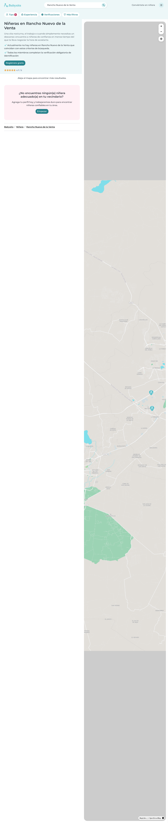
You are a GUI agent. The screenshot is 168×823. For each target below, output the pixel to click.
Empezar (42, 111)
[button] (152, 408)
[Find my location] (161, 39)
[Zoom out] (161, 31)
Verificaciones (51, 14)
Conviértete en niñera (143, 5)
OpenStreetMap (155, 818)
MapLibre (143, 818)
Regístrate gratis (15, 63)
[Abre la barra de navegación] (161, 5)
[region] (125, 421)
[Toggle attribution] (163, 818)
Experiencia (30, 14)
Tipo (12, 14)
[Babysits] (12, 5)
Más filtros (72, 14)
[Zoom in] (161, 26)
